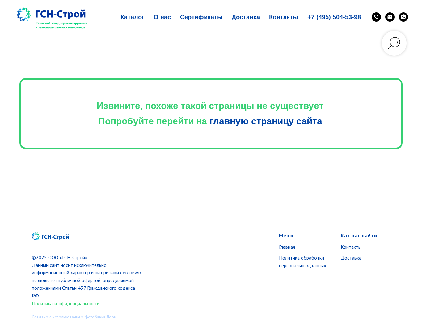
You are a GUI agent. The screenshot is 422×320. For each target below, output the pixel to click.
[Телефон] (376, 17)
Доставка (246, 17)
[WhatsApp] (403, 17)
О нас (162, 17)
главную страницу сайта (265, 121)
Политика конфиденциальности (65, 303)
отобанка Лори (102, 317)
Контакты (283, 17)
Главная (287, 247)
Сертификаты (201, 17)
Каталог (132, 17)
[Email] (390, 17)
